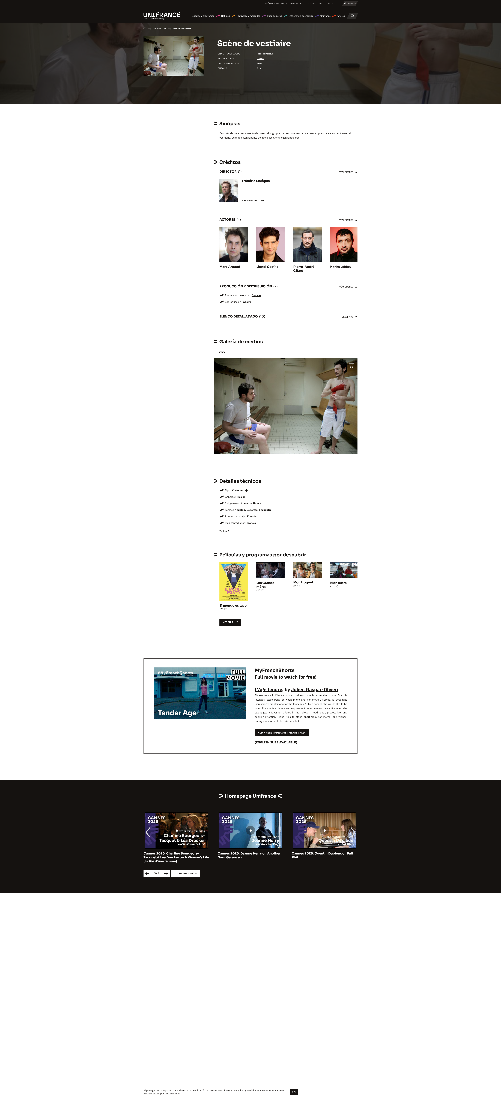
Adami (247, 302)
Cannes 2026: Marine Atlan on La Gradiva (250, 853)
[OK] (294, 1091)
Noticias (225, 15)
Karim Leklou (340, 267)
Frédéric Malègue (265, 53)
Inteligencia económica (301, 15)
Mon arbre (338, 583)
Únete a (341, 15)
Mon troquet (303, 582)
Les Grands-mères (266, 585)
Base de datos (274, 15)
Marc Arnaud (229, 267)
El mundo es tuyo (233, 605)
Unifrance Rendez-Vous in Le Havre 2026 (283, 3)
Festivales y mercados (248, 15)
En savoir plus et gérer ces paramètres (162, 1093)
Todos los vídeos (185, 873)
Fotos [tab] (221, 351)
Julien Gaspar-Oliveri (314, 689)
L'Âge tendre (268, 689)
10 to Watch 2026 (314, 3)
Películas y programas (202, 15)
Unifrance (325, 15)
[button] (351, 366)
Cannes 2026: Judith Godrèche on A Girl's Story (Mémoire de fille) (321, 855)
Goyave (260, 58)
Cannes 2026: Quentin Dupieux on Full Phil (174, 855)
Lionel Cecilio (267, 267)
